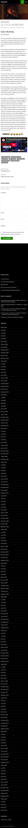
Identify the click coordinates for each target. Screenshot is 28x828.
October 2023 (4, 422)
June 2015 (3, 703)
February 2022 (4, 479)
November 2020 (5, 521)
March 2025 (4, 375)
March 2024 (4, 408)
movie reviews (21, 158)
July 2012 (3, 801)
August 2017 (4, 630)
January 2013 (4, 785)
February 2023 (4, 445)
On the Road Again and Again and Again (10, 290)
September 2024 (5, 392)
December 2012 (5, 787)
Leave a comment (20, 27)
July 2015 (3, 700)
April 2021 (3, 507)
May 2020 (3, 538)
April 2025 (3, 372)
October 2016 (4, 658)
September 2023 (5, 425)
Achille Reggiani (6, 156)
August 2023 (4, 428)
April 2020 (3, 540)
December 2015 (5, 686)
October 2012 (4, 793)
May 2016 (3, 672)
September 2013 (5, 762)
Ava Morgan (4, 317)
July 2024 (3, 397)
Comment (4, 192)
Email (2, 219)
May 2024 (3, 403)
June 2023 (3, 434)
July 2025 (3, 364)
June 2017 (3, 636)
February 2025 (4, 378)
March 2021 (4, 509)
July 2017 (3, 633)
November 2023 (5, 420)
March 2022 (4, 476)
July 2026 (3, 330)
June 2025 (3, 366)
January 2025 (4, 380)
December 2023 (5, 417)
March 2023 (4, 442)
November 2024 (5, 386)
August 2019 (4, 563)
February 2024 (4, 411)
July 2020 (3, 532)
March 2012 (4, 810)
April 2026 (3, 338)
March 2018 (4, 611)
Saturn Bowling (15, 160)
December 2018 (5, 585)
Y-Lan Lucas (4, 162)
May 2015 (3, 706)
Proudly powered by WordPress (7, 826)
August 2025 (4, 361)
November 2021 (5, 487)
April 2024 (3, 406)
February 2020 (4, 546)
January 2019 (4, 582)
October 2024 (4, 389)
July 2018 (3, 599)
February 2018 (4, 613)
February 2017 (4, 647)
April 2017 (3, 641)
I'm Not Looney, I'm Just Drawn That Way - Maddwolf (13, 308)
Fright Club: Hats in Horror (7, 175)
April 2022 (3, 473)
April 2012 (3, 807)
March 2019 (4, 577)
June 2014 (3, 737)
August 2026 (4, 327)
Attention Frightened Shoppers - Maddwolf (11, 304)
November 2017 (5, 622)
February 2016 (4, 681)
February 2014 (4, 748)
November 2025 (5, 352)
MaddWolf (4, 158)
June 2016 (3, 669)
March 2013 (4, 779)
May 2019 (3, 571)
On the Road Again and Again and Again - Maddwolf (13, 300)
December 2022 (5, 451)
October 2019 (4, 557)
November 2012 (5, 790)
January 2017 (4, 650)
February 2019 (4, 580)
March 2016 (4, 678)
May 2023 (3, 437)
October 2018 (4, 591)
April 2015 (3, 709)
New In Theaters (5, 22)
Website (3, 225)
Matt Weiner (12, 158)
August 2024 (4, 394)
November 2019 (5, 554)
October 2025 (4, 355)
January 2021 (4, 515)
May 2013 (3, 773)
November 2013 (5, 756)
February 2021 (4, 512)
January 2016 (4, 683)
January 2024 (4, 414)
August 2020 (4, 529)
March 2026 (4, 341)
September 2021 (5, 493)
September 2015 (5, 695)
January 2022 (4, 481)
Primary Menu (26, 2)
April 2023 (3, 439)
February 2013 (4, 782)
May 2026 (3, 335)
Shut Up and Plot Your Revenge (15, 317)
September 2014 (5, 728)
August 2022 (4, 462)
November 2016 (5, 655)
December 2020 (5, 518)
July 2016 (3, 667)
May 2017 (3, 639)
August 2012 (4, 799)
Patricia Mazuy (5, 160)
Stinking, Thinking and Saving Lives (10, 314)
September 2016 (5, 661)
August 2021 (4, 495)
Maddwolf (4, 2)
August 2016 (4, 664)
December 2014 (5, 720)
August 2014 (4, 731)
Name (3, 212)
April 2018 (3, 608)
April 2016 (3, 675)
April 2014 (3, 742)
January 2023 (4, 448)
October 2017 (4, 625)
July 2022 (3, 465)
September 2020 (5, 526)
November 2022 (5, 453)
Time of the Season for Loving (9, 310)
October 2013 (4, 759)
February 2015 (4, 714)
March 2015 (4, 712)
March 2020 (4, 543)
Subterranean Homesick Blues (8, 301)
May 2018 (3, 605)
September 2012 (5, 796)
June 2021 (3, 501)
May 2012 (3, 804)
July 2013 (3, 768)
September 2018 (5, 594)
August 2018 (4, 596)
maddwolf (12, 27)
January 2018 (4, 616)
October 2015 (4, 692)
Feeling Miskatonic (5, 170)
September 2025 (5, 358)
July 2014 (3, 734)
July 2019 (3, 566)
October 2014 (4, 726)
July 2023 (3, 431)
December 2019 (5, 552)
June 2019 (3, 568)
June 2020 (3, 535)
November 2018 (5, 588)
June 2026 (3, 333)
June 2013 (3, 770)
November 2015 (5, 689)
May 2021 (3, 504)
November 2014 (5, 723)
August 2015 (4, 698)
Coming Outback (5, 279)
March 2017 (4, 644)
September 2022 (5, 459)
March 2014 (4, 745)
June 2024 (3, 400)
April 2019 (3, 574)
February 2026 (4, 344)
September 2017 (5, 627)
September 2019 (5, 560)
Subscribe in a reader (6, 819)
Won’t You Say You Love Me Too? (8, 287)
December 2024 (5, 383)
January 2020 (4, 549)
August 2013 (4, 765)
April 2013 (3, 776)
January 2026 (4, 347)
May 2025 (3, 369)
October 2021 (4, 490)
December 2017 (5, 619)
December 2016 (5, 653)
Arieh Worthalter (16, 156)
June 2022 (3, 467)
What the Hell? (4, 284)
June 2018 (3, 602)
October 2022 (4, 456)
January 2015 (4, 717)
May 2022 (3, 470)
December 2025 (5, 350)
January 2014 (4, 751)
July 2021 (3, 498)
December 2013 (5, 754)
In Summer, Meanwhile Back (7, 281)
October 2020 (4, 524)
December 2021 (5, 484)
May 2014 (3, 740)
